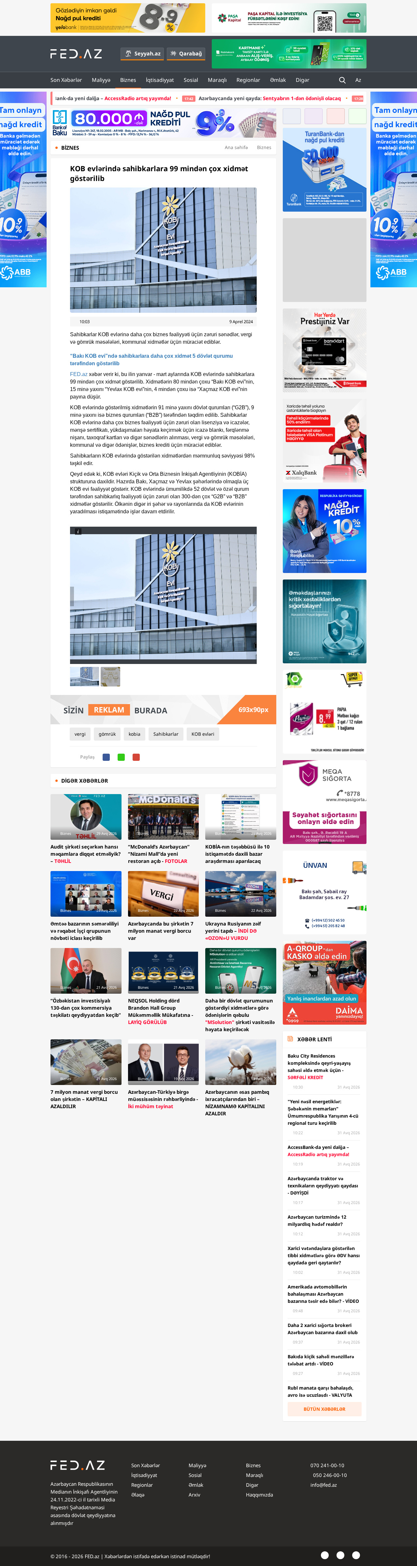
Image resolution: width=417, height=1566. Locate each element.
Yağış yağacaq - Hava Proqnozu (311, 98)
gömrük (107, 734)
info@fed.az (323, 1485)
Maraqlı (217, 79)
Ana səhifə (236, 147)
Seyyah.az (148, 53)
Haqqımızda (259, 1494)
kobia (134, 734)
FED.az (79, 374)
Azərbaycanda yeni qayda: (175, 98)
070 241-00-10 (327, 1465)
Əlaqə (137, 1494)
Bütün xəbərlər (324, 1409)
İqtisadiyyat (160, 79)
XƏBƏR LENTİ (314, 1039)
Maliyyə (101, 79)
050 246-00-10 (329, 1475)
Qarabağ (190, 53)
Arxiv (194, 1494)
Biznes (128, 79)
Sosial (191, 79)
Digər (302, 79)
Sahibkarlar (166, 734)
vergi (80, 734)
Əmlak (278, 79)
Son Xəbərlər (66, 79)
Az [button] (359, 79)
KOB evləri (203, 734)
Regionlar (248, 79)
